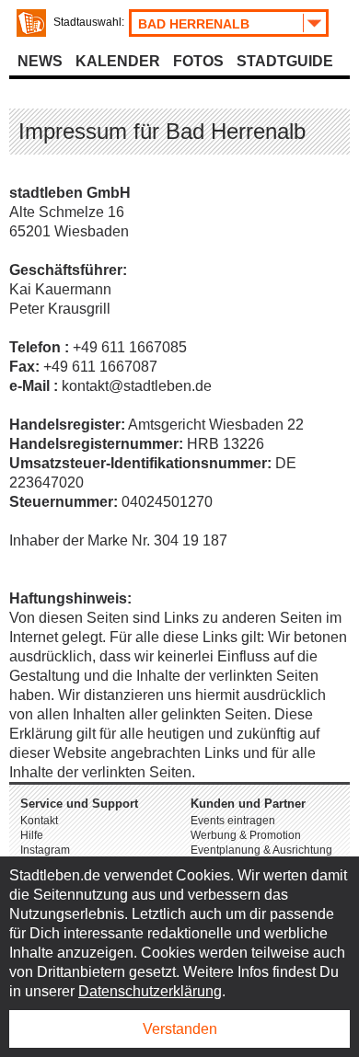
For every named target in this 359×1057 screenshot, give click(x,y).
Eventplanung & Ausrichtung (261, 850)
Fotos (198, 61)
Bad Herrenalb (193, 24)
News (40, 61)
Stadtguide (285, 61)
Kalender (117, 61)
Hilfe (31, 835)
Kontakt (39, 820)
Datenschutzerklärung (150, 991)
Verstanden (180, 1029)
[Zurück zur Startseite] (31, 23)
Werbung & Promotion (246, 835)
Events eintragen (233, 820)
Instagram (45, 850)
